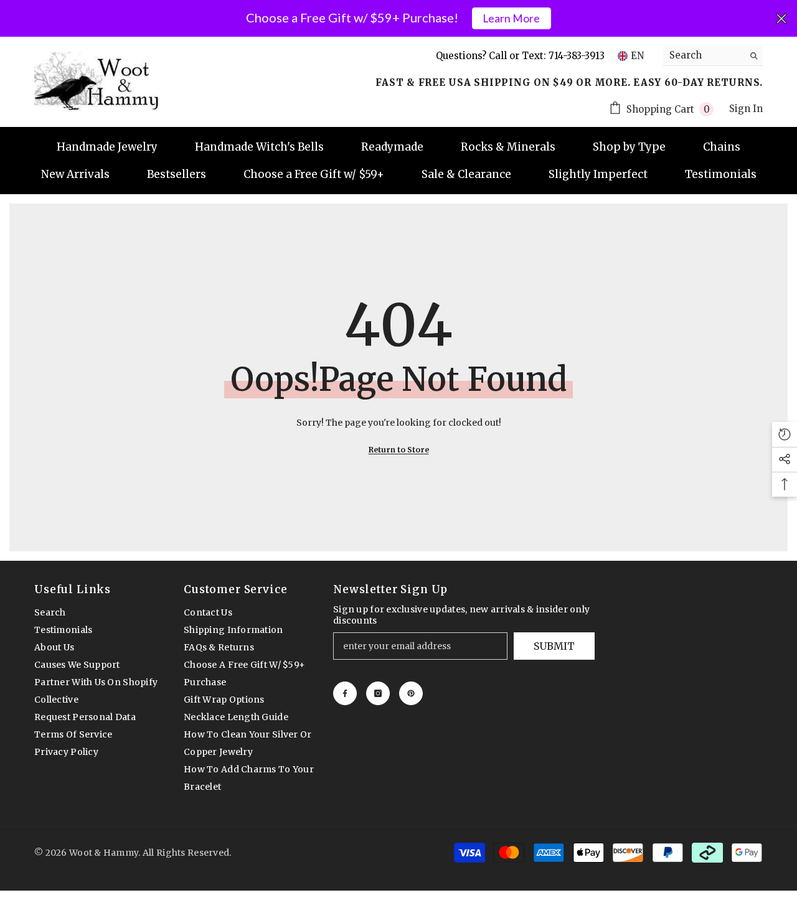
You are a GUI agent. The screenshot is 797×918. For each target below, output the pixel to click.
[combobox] (703, 55)
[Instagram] (378, 693)
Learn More (511, 18)
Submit (554, 646)
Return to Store (399, 449)
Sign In (746, 109)
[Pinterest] (411, 693)
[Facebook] (345, 693)
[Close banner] (781, 18)
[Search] (713, 55)
